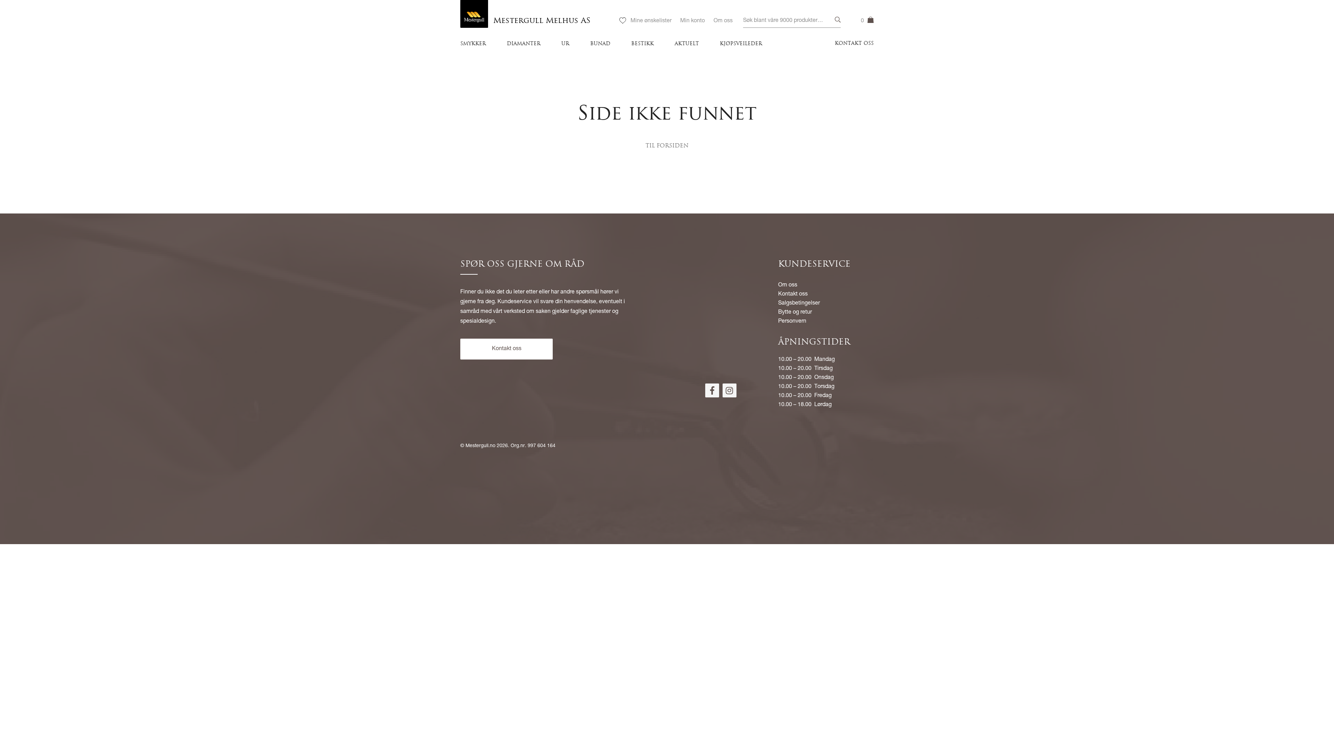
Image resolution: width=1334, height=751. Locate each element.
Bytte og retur (795, 312)
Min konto (692, 21)
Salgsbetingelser (799, 303)
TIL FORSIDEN (667, 146)
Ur (565, 44)
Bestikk (642, 44)
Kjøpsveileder (741, 44)
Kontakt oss (854, 43)
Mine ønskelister (651, 21)
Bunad (600, 44)
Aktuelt (687, 44)
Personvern (792, 321)
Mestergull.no (480, 446)
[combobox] (792, 21)
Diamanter (524, 44)
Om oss (723, 21)
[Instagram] (729, 390)
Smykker (473, 44)
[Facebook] (712, 390)
